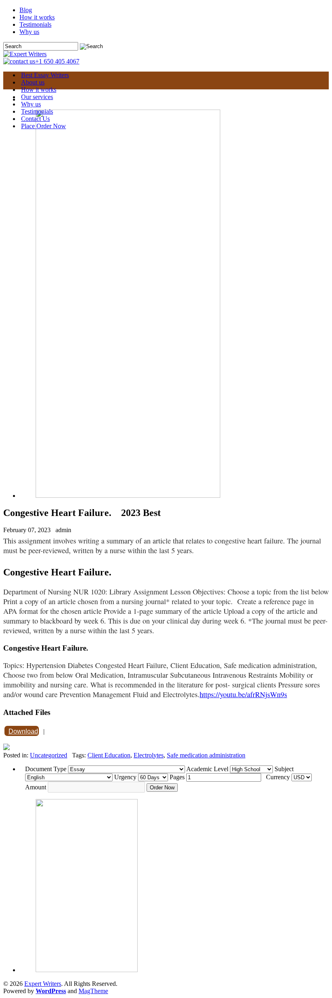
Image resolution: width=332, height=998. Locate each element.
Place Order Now (43, 126)
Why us (29, 31)
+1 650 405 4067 (57, 61)
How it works (37, 17)
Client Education (108, 755)
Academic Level (207, 768)
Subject (284, 768)
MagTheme (93, 990)
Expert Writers (42, 983)
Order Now (162, 787)
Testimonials (35, 24)
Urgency (125, 777)
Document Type (45, 768)
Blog (25, 9)
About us (33, 82)
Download (23, 731)
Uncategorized (48, 755)
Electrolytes (149, 755)
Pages (177, 777)
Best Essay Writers (45, 75)
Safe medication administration (206, 755)
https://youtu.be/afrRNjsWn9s (243, 694)
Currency (278, 777)
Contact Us (35, 118)
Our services (37, 96)
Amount (35, 787)
